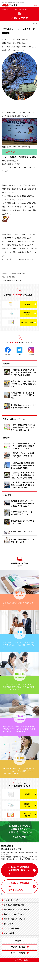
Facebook (7, 354)
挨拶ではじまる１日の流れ (14, 914)
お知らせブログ (9, 9)
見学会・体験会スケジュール (15, 919)
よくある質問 (9, 933)
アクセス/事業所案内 (12, 928)
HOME (2, 9)
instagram (31, 354)
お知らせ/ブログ (10, 924)
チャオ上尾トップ (10, 900)
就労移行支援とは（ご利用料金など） (18, 909)
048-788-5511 (20, 837)
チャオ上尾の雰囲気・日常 (10, 24)
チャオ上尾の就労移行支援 (14, 905)
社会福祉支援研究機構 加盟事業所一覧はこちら (19, 870)
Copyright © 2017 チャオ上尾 (19, 960)
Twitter (19, 354)
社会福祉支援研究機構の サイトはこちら (19, 886)
